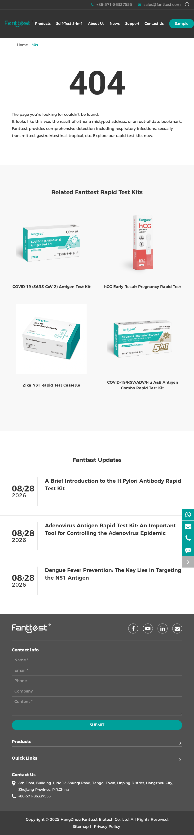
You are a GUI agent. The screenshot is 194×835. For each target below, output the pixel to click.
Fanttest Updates (97, 460)
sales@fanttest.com (162, 4)
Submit (97, 725)
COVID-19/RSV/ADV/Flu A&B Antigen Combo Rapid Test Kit (142, 385)
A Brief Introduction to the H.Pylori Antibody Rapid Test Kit (113, 485)
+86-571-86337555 (114, 4)
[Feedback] (188, 550)
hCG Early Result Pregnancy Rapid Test (142, 286)
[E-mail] (188, 526)
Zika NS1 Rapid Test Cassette (51, 385)
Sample (181, 23)
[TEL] (188, 538)
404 (35, 45)
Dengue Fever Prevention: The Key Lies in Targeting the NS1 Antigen (113, 574)
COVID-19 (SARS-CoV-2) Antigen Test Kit (52, 286)
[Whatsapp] (188, 514)
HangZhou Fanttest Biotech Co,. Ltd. (95, 819)
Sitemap (81, 826)
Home (22, 45)
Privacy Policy (107, 826)
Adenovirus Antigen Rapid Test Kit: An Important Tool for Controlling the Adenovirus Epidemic (110, 529)
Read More (171, 507)
